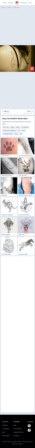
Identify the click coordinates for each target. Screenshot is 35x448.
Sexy (16, 134)
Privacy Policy (17, 429)
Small (18, 127)
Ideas (5, 3)
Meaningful (6, 436)
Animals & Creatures (9, 130)
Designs (11, 3)
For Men (4, 425)
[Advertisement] (17, 26)
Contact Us (16, 436)
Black (12, 127)
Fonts (30, 3)
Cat (19, 130)
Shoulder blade (8, 134)
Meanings (23, 3)
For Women (25, 127)
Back (23, 130)
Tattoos (3, 7)
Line (21, 134)
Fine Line (17, 7)
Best (3, 432)
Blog (14, 425)
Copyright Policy (18, 432)
